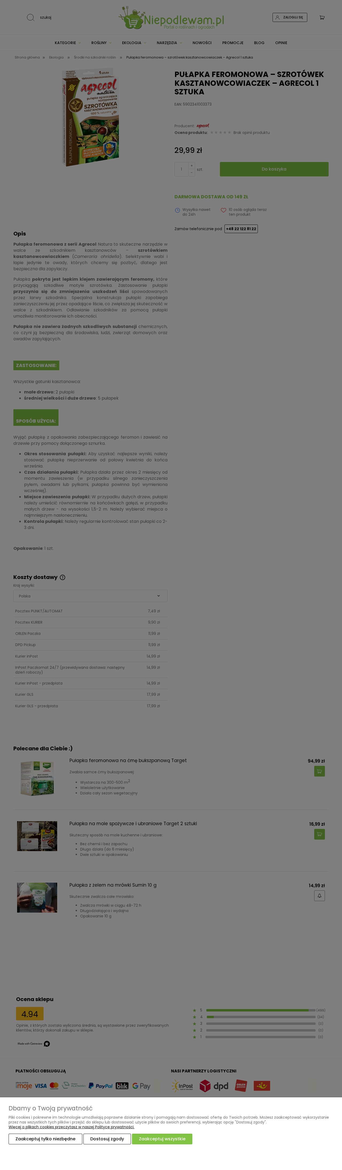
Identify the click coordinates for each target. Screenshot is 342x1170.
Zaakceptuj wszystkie (162, 1139)
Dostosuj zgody (107, 1139)
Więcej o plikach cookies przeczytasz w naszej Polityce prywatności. (71, 1127)
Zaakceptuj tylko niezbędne (45, 1139)
